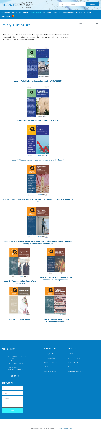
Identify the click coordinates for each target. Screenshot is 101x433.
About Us (4, 12)
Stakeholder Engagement (63, 12)
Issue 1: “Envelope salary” (20, 319)
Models (46, 12)
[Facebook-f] (8, 375)
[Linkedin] (12, 375)
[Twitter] (15, 375)
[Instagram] (18, 375)
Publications (35, 12)
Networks (5, 16)
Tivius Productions (65, 428)
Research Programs (19, 12)
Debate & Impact (82, 12)
